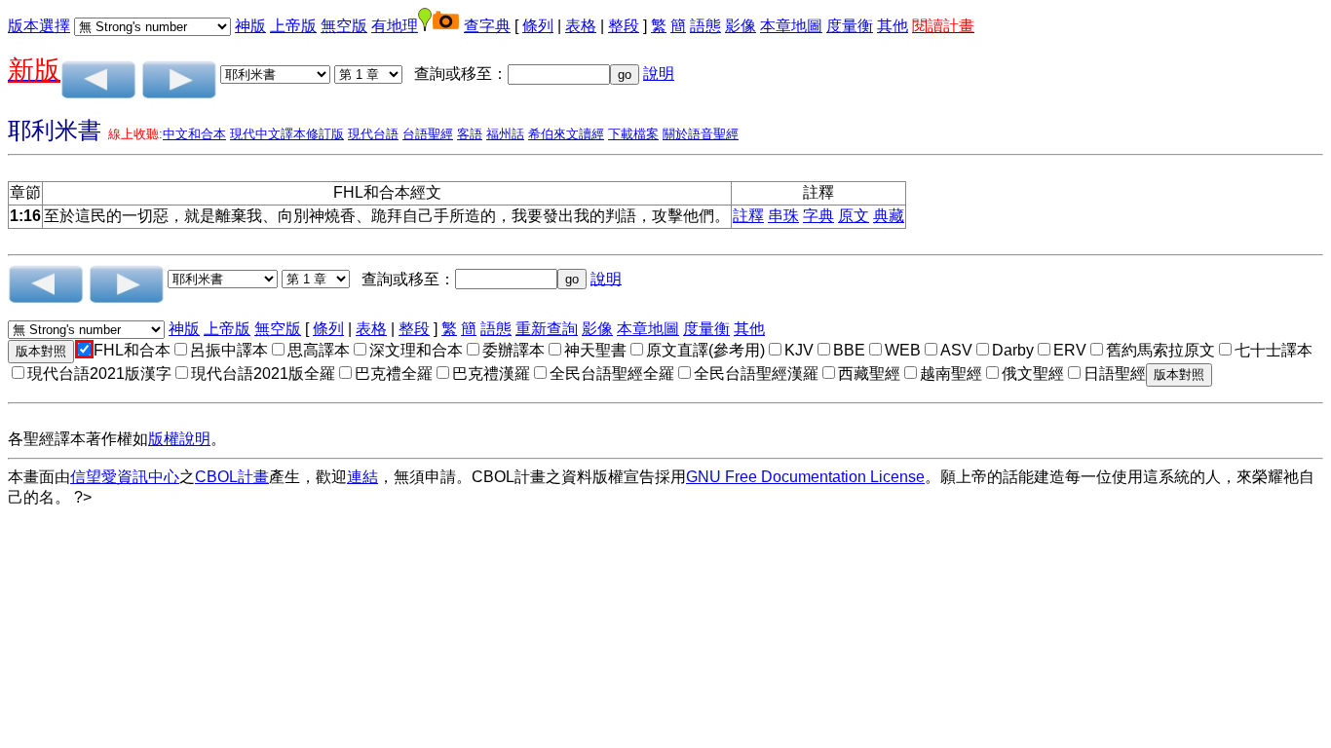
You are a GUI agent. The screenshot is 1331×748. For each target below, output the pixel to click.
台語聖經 (427, 134)
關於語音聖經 (701, 134)
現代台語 (373, 134)
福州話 (505, 134)
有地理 (394, 26)
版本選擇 (39, 26)
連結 (362, 476)
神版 (250, 26)
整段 (623, 26)
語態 (705, 26)
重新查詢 (546, 328)
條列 (537, 26)
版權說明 (179, 438)
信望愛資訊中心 (124, 476)
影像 (740, 26)
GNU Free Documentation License (805, 476)
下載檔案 (633, 134)
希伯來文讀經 (566, 134)
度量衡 (849, 26)
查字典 (487, 26)
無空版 (344, 26)
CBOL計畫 (232, 476)
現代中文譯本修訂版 (287, 134)
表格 (580, 26)
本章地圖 (791, 26)
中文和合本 (194, 134)
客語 (469, 134)
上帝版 (293, 26)
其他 (892, 26)
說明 (658, 73)
